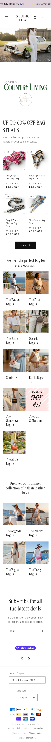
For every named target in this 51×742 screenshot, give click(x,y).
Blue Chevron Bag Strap (37, 222)
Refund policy (23, 728)
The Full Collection (35, 419)
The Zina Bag (34, 302)
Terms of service (19, 733)
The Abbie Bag (12, 462)
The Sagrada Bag (13, 533)
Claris (9, 378)
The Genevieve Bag (12, 421)
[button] (6, 17)
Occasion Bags (34, 341)
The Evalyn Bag (13, 302)
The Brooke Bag (36, 533)
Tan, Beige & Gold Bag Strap (37, 177)
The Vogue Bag (12, 572)
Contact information (27, 738)
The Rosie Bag (12, 341)
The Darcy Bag (35, 572)
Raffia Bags (36, 378)
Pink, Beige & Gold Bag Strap (12, 177)
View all (25, 245)
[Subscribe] (42, 631)
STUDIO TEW (24, 724)
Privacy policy (37, 728)
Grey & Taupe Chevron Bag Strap (12, 223)
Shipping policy (35, 733)
